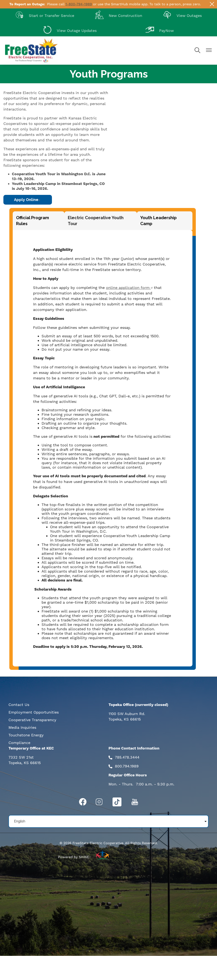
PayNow (160, 29)
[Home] (31, 50)
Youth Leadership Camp (158, 220)
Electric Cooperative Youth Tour (96, 220)
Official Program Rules (32, 220)
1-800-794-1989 (78, 4)
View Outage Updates (70, 29)
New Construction (118, 14)
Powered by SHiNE (73, 857)
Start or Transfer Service (44, 14)
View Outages (182, 14)
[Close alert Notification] (212, 4)
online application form (128, 287)
